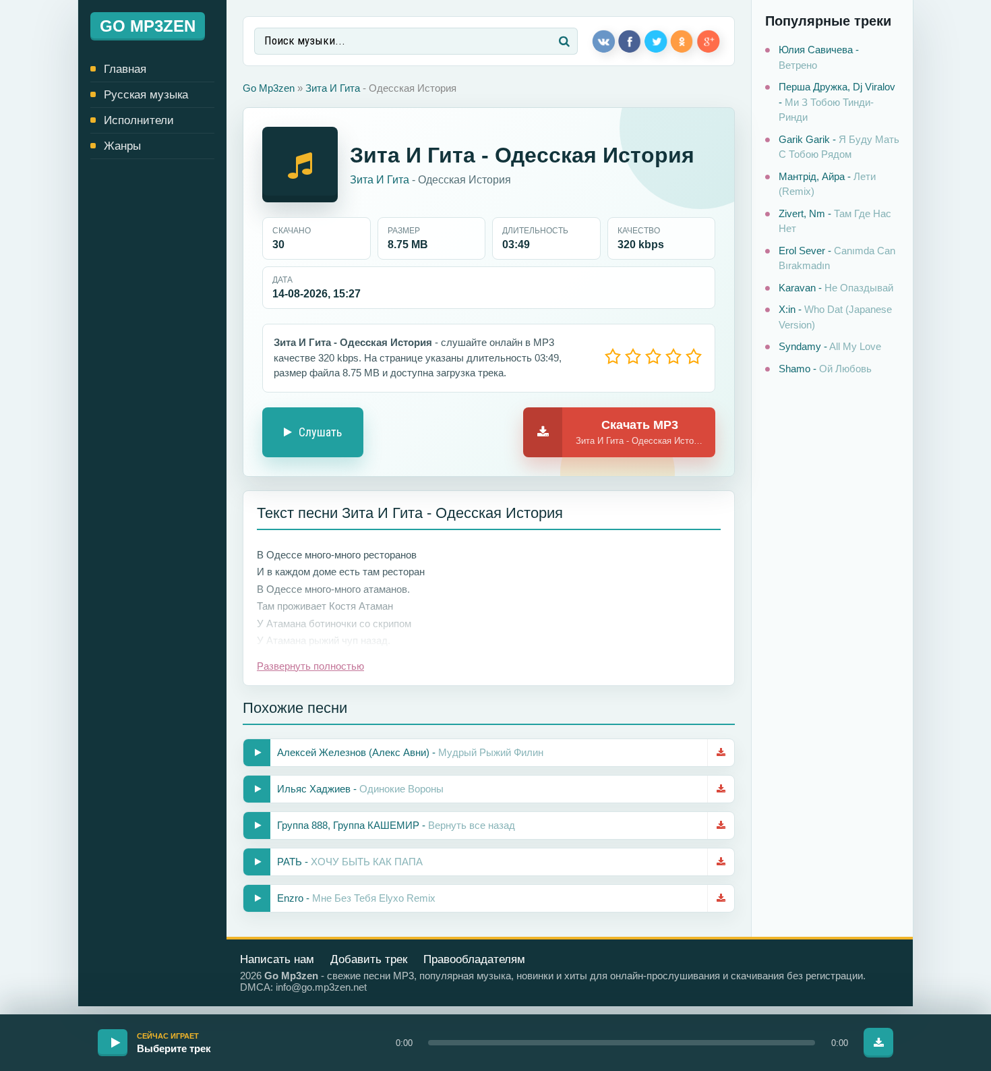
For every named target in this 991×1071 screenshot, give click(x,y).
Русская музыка (146, 94)
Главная (125, 69)
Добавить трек (368, 959)
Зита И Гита (332, 88)
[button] (621, 1042)
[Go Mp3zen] (152, 26)
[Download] (878, 1043)
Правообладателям (474, 959)
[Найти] (564, 41)
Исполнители (139, 120)
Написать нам (277, 959)
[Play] (112, 1042)
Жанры (122, 146)
